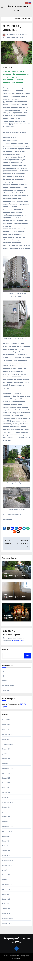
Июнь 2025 (6, 783)
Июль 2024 (6, 836)
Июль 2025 (6, 778)
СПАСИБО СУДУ (8, 686)
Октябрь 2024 (7, 821)
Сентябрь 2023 (7, 884)
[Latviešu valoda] (27, 3)
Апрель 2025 (6, 792)
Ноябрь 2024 (7, 817)
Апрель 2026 (7, 734)
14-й (5, 574)
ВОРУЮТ (8, 616)
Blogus (24, 956)
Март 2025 (6, 797)
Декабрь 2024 (7, 812)
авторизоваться (18, 640)
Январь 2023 (6, 923)
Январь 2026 (7, 749)
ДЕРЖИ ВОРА (7, 690)
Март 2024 (6, 855)
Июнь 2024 (6, 841)
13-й (5, 595)
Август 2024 (7, 831)
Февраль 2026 (7, 744)
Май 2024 (5, 846)
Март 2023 (6, 913)
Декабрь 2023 (7, 870)
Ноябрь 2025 (6, 759)
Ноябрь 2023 (6, 875)
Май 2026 (5, 729)
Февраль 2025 (7, 802)
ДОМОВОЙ (11, 34)
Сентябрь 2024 (7, 826)
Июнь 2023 (6, 899)
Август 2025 (6, 773)
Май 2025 (5, 788)
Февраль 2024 (7, 860)
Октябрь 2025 (7, 763)
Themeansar (16, 958)
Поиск (5, 649)
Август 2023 (6, 889)
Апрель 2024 (7, 851)
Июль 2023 (6, 894)
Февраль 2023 (7, 918)
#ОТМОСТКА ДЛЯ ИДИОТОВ (14, 38)
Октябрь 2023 (7, 880)
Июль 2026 (6, 720)
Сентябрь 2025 (7, 768)
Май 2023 (5, 904)
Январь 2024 (7, 865)
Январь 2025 (6, 807)
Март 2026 (6, 739)
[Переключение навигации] (2, 7)
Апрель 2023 (6, 909)
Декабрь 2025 (7, 754)
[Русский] (30, 3)
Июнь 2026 (6, 725)
